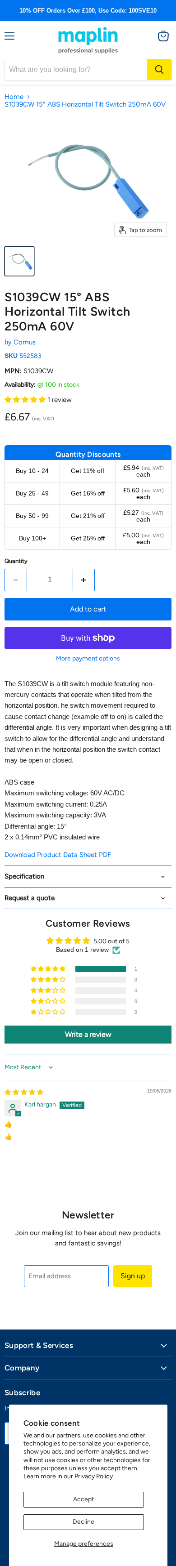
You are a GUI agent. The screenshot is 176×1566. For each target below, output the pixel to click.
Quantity (16, 561)
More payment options (88, 658)
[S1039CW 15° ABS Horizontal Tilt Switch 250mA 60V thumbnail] (19, 261)
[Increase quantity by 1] (84, 580)
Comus (25, 342)
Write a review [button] (88, 1034)
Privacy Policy (93, 1476)
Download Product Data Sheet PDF (58, 855)
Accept (83, 1499)
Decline (83, 1522)
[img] (24, 1092)
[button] (26, 400)
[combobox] (76, 69)
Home (14, 97)
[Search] (159, 69)
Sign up (132, 1276)
